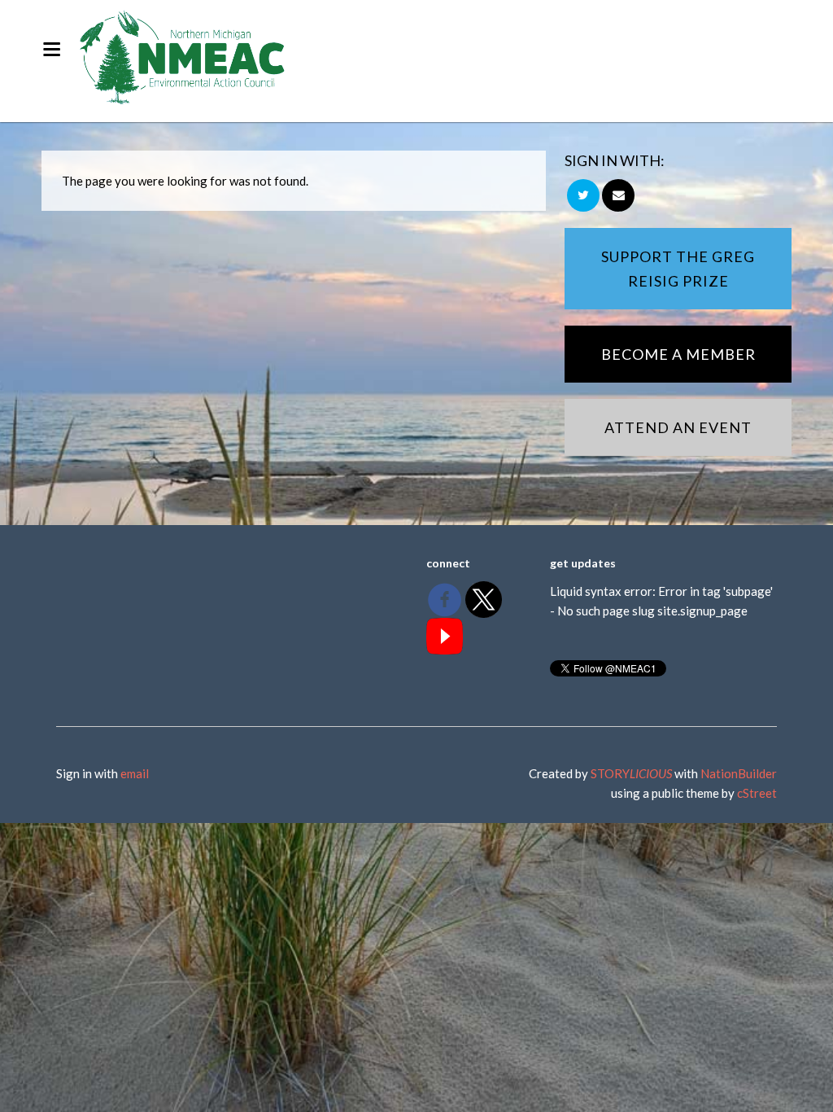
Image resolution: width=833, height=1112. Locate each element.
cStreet (757, 793)
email (134, 773)
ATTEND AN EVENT (678, 427)
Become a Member (678, 354)
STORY (631, 773)
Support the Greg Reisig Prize (678, 268)
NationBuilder (738, 773)
